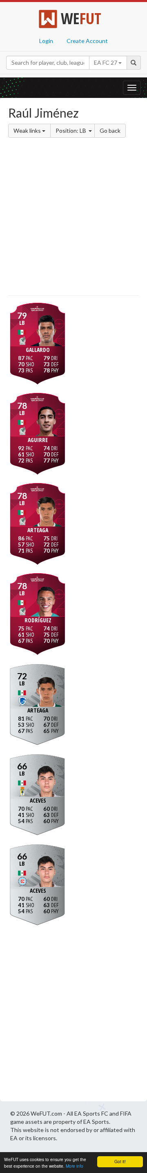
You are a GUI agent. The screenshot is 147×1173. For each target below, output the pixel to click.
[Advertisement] (73, 218)
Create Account (87, 40)
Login (46, 40)
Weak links (27, 130)
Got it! (120, 1161)
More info (74, 1166)
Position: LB (71, 130)
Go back (110, 130)
